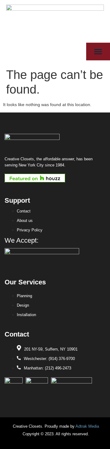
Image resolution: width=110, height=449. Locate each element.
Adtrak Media (87, 426)
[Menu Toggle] (98, 51)
